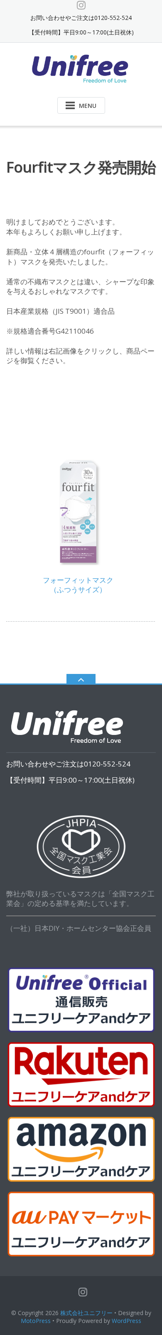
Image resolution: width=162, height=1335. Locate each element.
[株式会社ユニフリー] (81, 68)
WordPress (126, 1321)
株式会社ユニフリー (86, 1313)
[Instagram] (81, 5)
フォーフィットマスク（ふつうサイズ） (78, 585)
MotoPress (36, 1321)
